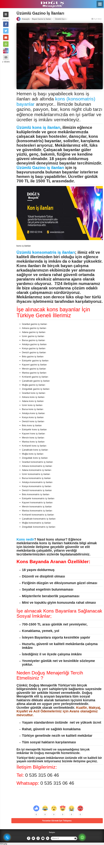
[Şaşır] (54, 808)
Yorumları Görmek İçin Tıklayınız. (57, 820)
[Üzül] (71, 808)
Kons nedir (25, 539)
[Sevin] (45, 808)
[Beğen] (36, 808)
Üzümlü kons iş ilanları (38, 127)
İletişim (52, 832)
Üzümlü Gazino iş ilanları (40, 167)
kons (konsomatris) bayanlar (56, 101)
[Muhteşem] (62, 808)
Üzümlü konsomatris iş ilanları (46, 252)
